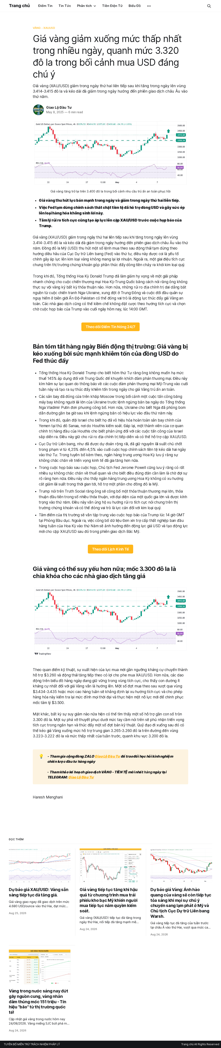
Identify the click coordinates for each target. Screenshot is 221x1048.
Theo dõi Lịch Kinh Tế (110, 549)
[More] (148, 6)
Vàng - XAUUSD (44, 27)
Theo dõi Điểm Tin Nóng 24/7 (110, 327)
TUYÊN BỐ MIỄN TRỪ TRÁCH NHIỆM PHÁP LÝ (32, 1044)
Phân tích (84, 6)
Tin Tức (64, 6)
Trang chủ (19, 5)
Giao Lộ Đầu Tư (59, 107)
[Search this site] (209, 6)
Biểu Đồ (135, 6)
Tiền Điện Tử (112, 6)
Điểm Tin (45, 6)
